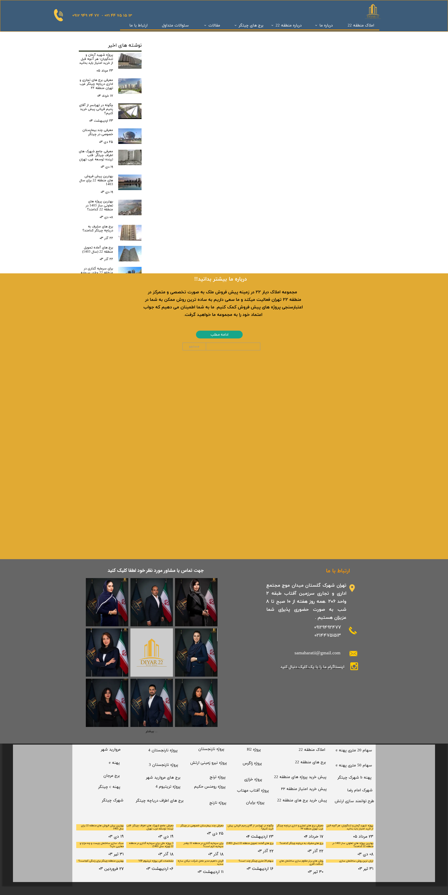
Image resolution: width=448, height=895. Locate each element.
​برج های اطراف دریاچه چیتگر (160, 800)
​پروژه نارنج (217, 803)
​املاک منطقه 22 (312, 750)
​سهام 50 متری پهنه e (354, 765)
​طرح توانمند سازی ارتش (354, 801)
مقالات (214, 25)
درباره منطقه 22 (289, 25)
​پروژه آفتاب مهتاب (253, 790)
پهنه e (114, 763)
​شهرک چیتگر (112, 800)
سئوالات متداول (175, 25)
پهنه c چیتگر (109, 787)
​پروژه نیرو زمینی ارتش (208, 763)
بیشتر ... (151, 731)
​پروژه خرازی (253, 779)
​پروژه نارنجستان (211, 749)
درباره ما (326, 25)
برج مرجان (111, 776)
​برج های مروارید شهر (163, 777)
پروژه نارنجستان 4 (163, 750)
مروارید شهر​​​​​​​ (111, 749)
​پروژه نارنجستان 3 (163, 765)
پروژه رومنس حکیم (210, 786)
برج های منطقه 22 (310, 762)
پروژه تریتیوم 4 (168, 786)
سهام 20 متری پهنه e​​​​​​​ (354, 750)
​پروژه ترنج (218, 777)
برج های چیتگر (251, 25)
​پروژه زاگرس (252, 763)
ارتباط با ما (138, 25)
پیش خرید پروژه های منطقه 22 (300, 777)
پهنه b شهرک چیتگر (355, 777)
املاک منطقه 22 (361, 25)
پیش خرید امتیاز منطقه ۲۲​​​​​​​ (304, 789)
